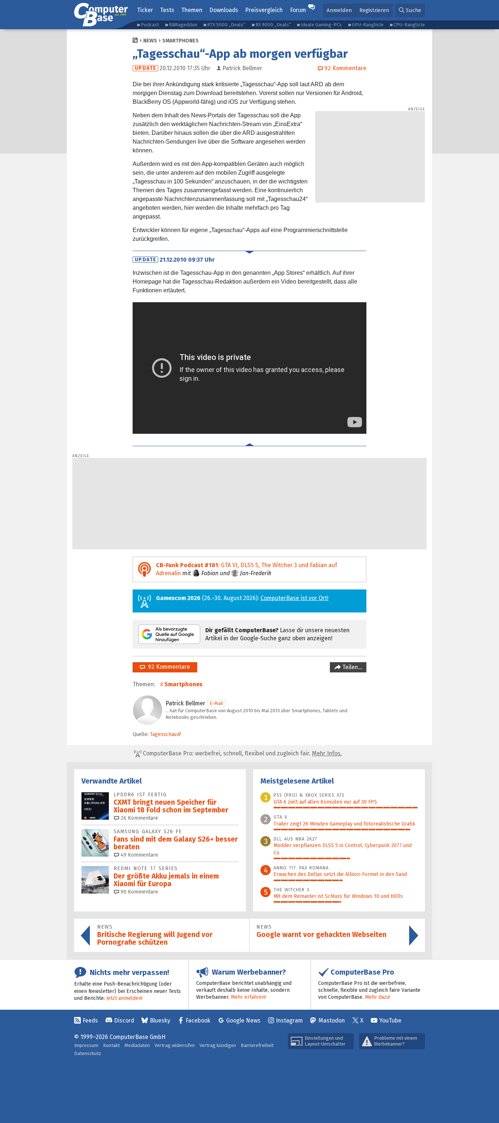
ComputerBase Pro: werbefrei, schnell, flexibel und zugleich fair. (241, 753)
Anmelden (339, 10)
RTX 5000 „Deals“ (226, 24)
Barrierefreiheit (257, 1045)
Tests (167, 10)
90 (138, 892)
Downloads (223, 10)
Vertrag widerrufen (175, 1045)
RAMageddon (183, 24)
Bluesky (160, 1020)
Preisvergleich (264, 10)
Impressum (86, 1045)
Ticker (145, 10)
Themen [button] (191, 10)
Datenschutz (87, 1053)
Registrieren (374, 10)
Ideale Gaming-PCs (321, 24)
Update (145, 68)
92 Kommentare (167, 666)
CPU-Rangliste (409, 24)
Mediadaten (137, 1045)
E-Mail (216, 703)
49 (138, 855)
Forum (298, 10)
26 (138, 818)
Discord (124, 1020)
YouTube (390, 1020)
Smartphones (180, 41)
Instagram (289, 1020)
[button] (410, 10)
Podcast (150, 24)
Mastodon (332, 1020)
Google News (243, 1020)
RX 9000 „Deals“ (273, 24)
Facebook (198, 1020)
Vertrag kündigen (217, 1045)
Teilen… (351, 667)
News (150, 41)
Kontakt (111, 1045)
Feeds (90, 1020)
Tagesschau (163, 734)
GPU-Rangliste (368, 24)
